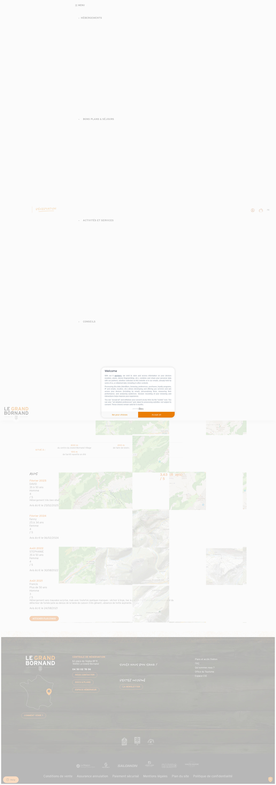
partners (118, 376)
